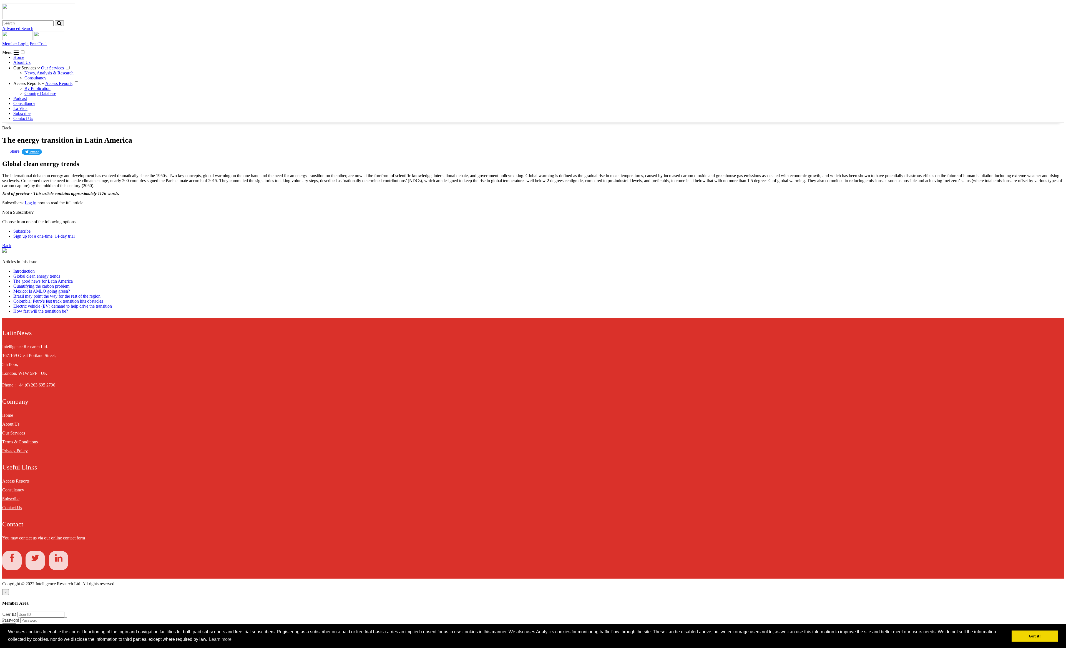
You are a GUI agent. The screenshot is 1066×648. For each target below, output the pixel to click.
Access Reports (27, 83)
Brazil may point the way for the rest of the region (56, 296)
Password (11, 620)
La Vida (20, 108)
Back (6, 127)
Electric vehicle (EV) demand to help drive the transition (62, 306)
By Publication (37, 88)
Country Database (40, 93)
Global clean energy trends (36, 276)
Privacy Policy (15, 450)
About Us (22, 62)
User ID (9, 614)
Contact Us (23, 118)
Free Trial (38, 43)
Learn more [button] (220, 639)
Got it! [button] (1035, 636)
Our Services (25, 68)
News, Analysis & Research (49, 73)
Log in (30, 202)
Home (18, 57)
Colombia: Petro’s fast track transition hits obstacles (58, 301)
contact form (74, 538)
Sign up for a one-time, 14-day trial (44, 236)
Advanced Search (17, 28)
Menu (8, 52)
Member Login (15, 43)
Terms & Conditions (20, 441)
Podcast (20, 98)
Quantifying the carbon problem (41, 286)
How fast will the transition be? (40, 311)
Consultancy (35, 78)
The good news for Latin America (43, 281)
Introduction (24, 271)
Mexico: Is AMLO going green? (41, 291)
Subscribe (22, 113)
